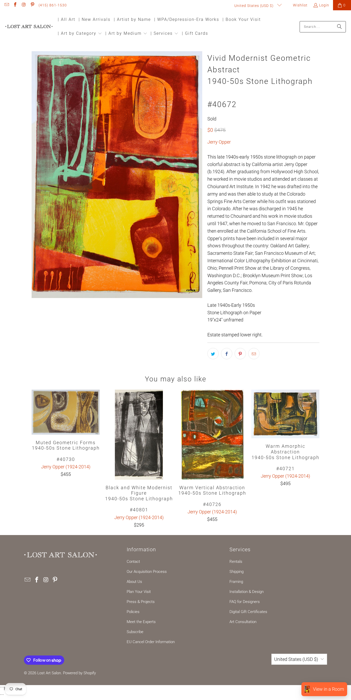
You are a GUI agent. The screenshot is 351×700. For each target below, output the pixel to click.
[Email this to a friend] (254, 353)
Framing (236, 581)
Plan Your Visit (139, 591)
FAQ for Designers (244, 601)
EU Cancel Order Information (151, 642)
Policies (133, 611)
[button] (80, 34)
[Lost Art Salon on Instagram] (23, 5)
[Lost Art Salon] (29, 26)
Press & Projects (141, 601)
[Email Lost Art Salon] (6, 5)
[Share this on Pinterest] (240, 353)
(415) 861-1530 (53, 5)
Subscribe (135, 631)
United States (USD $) (254, 6)
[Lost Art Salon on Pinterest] (32, 5)
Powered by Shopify (79, 673)
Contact (133, 561)
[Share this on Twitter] (213, 353)
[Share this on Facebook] (226, 353)
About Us (134, 581)
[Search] (339, 26)
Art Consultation (242, 621)
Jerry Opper (219, 142)
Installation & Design (246, 591)
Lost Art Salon (49, 673)
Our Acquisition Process (147, 571)
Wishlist (300, 5)
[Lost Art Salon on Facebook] (15, 5)
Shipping (236, 571)
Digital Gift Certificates (248, 611)
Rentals (235, 561)
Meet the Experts (141, 621)
